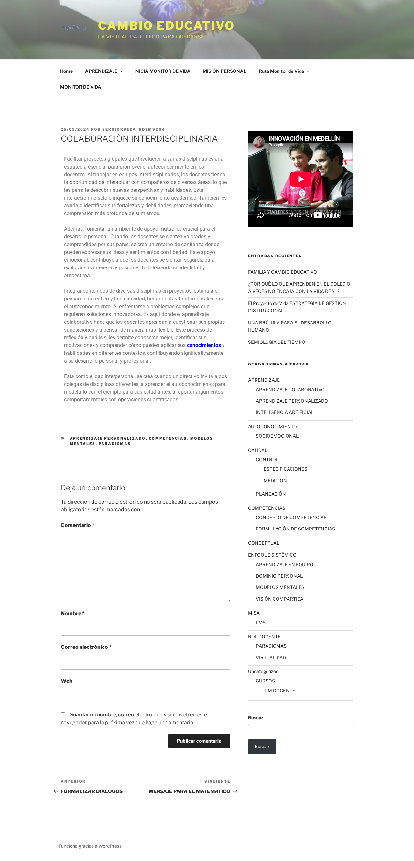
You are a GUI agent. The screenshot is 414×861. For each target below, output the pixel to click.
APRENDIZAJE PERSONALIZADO (108, 438)
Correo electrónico (86, 647)
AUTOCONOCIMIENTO (272, 426)
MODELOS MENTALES (280, 587)
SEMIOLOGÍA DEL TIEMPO (276, 342)
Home (66, 71)
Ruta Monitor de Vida (281, 71)
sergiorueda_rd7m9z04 (133, 129)
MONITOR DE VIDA (80, 87)
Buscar (255, 717)
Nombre (73, 613)
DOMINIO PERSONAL (279, 576)
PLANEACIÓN (271, 493)
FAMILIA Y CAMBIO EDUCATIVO (282, 272)
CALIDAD (258, 450)
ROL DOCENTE (264, 636)
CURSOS (265, 680)
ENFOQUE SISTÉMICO (272, 555)
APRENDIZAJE (101, 71)
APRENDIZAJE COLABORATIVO (290, 389)
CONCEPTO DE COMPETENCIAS (291, 517)
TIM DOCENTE (279, 690)
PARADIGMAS (115, 443)
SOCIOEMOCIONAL (277, 436)
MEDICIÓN (275, 480)
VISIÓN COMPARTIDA (279, 599)
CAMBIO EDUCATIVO (166, 25)
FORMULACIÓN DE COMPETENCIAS (295, 528)
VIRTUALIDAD (271, 657)
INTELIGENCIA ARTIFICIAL (285, 412)
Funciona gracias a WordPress (90, 846)
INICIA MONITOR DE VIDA (162, 71)
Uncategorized (263, 671)
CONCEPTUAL (263, 543)
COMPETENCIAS (168, 438)
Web (66, 681)
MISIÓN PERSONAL (224, 71)
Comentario (77, 525)
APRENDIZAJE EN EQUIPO (284, 564)
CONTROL (267, 459)
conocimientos (204, 345)
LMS (261, 622)
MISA (254, 613)
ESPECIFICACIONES (285, 469)
